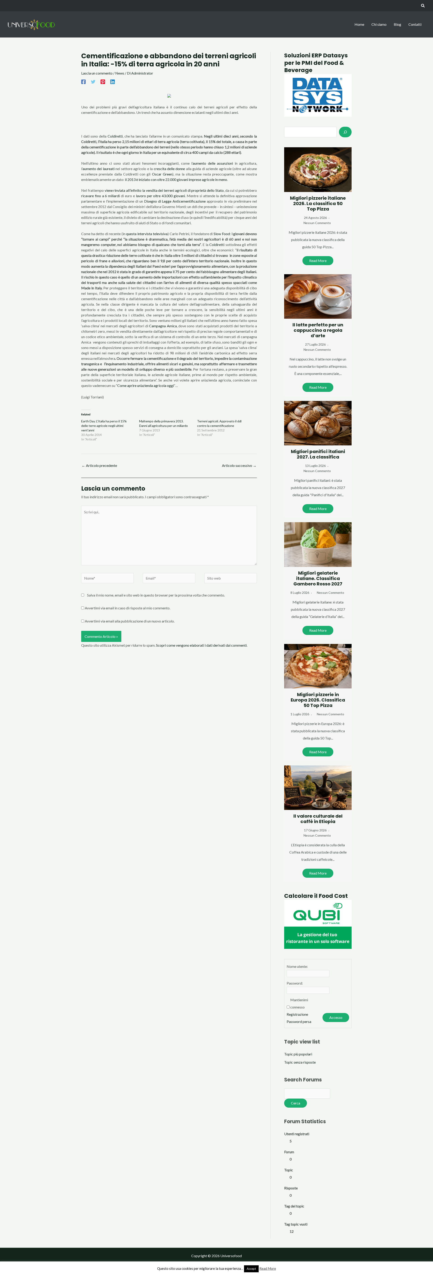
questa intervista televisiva (146, 234)
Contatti (414, 24)
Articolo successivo (239, 465)
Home (359, 24)
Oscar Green (162, 174)
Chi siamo (379, 24)
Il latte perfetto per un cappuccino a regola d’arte (318, 330)
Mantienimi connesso (299, 1003)
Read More (318, 260)
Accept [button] (251, 1268)
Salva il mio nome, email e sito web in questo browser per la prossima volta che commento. (156, 595)
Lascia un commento (97, 73)
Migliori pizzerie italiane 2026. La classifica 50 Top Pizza (318, 203)
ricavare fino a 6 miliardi (101, 196)
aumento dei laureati (99, 168)
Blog (397, 24)
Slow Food (221, 234)
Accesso (335, 1017)
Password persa (299, 1021)
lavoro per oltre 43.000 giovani (160, 196)
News (119, 73)
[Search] (345, 132)
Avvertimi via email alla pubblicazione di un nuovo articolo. (130, 621)
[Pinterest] (103, 81)
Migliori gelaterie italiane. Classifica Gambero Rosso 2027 (317, 578)
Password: (295, 983)
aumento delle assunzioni (214, 163)
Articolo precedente (99, 465)
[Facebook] (83, 81)
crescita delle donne (169, 168)
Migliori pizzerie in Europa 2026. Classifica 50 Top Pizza (318, 700)
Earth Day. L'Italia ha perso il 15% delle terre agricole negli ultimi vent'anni (104, 425)
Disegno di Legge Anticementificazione (175, 201)
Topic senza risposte (300, 1062)
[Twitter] (93, 81)
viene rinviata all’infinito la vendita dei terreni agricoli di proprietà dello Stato (164, 190)
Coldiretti (115, 136)
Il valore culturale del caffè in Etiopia (318, 819)
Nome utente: (297, 966)
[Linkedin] (112, 81)
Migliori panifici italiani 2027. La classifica (318, 454)
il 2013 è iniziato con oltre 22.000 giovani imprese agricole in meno (176, 179)
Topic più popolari (298, 1054)
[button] (423, 6)
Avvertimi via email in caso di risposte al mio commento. (127, 608)
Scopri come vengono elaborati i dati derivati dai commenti (201, 645)
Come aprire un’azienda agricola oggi (145, 385)
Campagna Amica (163, 326)
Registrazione (297, 1014)
